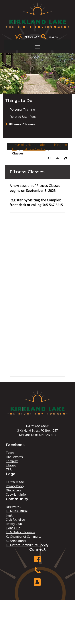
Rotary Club (14, 524)
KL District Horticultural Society (27, 545)
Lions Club (13, 528)
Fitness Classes (22, 124)
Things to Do (18, 100)
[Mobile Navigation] (37, 46)
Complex (12, 461)
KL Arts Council (16, 541)
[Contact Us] (37, 584)
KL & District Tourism (20, 532)
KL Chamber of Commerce (24, 537)
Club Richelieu (15, 520)
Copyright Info (16, 494)
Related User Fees (23, 116)
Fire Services (14, 457)
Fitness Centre (34, 149)
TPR (8, 469)
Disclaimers (13, 490)
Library (11, 465)
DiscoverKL (13, 507)
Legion (10, 515)
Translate (31, 37)
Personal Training (22, 109)
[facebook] (37, 561)
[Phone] (37, 572)
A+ (49, 158)
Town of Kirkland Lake (29, 145)
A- (57, 158)
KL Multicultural (16, 511)
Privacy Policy (15, 486)
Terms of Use (15, 482)
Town (10, 453)
